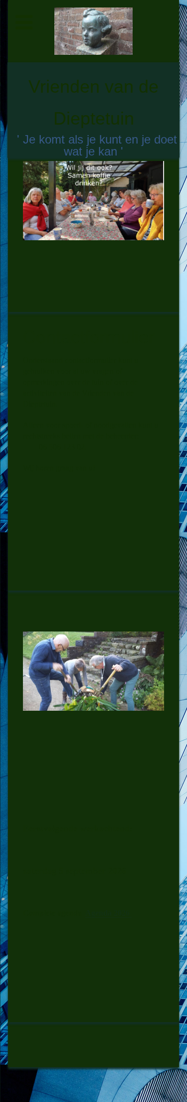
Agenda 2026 (108, 913)
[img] (93, 31)
